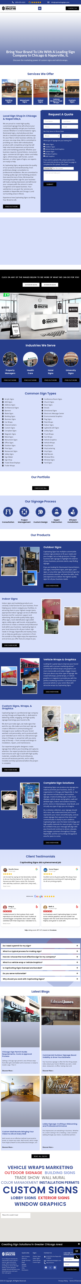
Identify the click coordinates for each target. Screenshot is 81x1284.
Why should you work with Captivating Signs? (24, 979)
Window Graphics (51, 154)
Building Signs (8, 101)
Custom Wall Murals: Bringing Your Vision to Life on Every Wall (18, 1132)
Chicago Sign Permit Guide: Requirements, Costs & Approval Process (17, 1054)
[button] (39, 8)
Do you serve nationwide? (14, 973)
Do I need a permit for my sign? (17, 945)
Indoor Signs (40, 101)
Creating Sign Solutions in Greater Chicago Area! (32, 1244)
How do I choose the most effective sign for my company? (29, 957)
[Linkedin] (55, 1268)
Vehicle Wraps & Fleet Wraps (56, 101)
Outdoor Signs (50, 147)
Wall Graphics (50, 156)
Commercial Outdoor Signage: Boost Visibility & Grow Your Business (59, 1056)
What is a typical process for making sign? (22, 951)
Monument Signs (24, 101)
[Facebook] (46, 1268)
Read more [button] (6, 886)
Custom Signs (72, 101)
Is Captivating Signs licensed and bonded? (22, 968)
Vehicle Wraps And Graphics (54, 149)
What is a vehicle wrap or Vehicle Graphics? (22, 962)
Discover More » (7, 1071)
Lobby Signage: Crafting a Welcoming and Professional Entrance (60, 1125)
